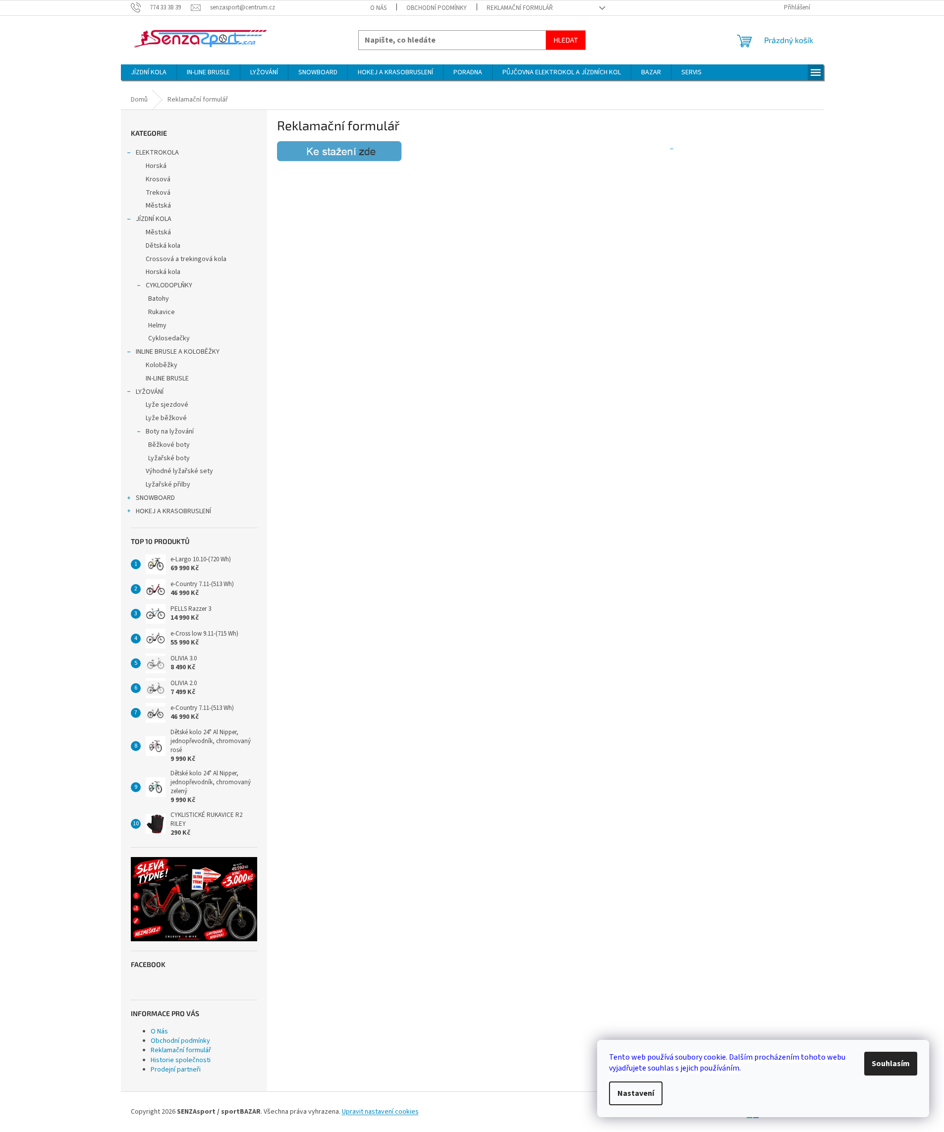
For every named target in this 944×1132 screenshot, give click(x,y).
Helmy (157, 325)
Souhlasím (891, 1063)
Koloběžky (161, 365)
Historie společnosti (181, 1060)
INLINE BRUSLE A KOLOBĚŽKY (178, 352)
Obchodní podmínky (436, 7)
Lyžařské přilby (168, 484)
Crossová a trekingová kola (186, 259)
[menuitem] (148, 72)
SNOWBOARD (155, 498)
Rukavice (161, 312)
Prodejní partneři (176, 1070)
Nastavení (635, 1093)
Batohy (158, 299)
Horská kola (163, 272)
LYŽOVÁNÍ (150, 392)
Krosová (158, 179)
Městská (158, 206)
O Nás (378, 7)
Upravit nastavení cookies (380, 1112)
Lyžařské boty (169, 458)
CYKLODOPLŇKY (169, 285)
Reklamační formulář (520, 7)
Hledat (566, 40)
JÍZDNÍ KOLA (153, 219)
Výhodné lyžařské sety (179, 471)
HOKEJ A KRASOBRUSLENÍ (173, 511)
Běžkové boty (169, 445)
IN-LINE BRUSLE (167, 378)
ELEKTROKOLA (157, 153)
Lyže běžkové (166, 418)
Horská (156, 166)
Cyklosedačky (169, 338)
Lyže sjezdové (167, 405)
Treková (158, 193)
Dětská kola (163, 246)
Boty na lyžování (170, 431)
